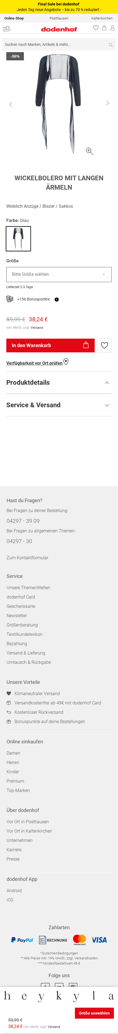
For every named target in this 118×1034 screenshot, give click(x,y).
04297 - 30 (19, 541)
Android (14, 890)
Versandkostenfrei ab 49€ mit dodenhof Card (58, 703)
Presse (13, 859)
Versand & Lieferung (26, 653)
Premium (15, 781)
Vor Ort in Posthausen (28, 821)
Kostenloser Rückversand (39, 712)
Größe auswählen (94, 1013)
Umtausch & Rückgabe (29, 662)
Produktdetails (28, 382)
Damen (13, 753)
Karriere (14, 849)
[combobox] (59, 44)
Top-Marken (18, 790)
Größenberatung (22, 625)
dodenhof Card (21, 597)
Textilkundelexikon (25, 634)
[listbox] (59, 274)
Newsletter (17, 615)
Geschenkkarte (21, 606)
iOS (10, 900)
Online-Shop (14, 18)
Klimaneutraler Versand (37, 693)
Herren (13, 762)
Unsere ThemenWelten (28, 587)
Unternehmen (20, 840)
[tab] (59, 382)
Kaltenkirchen (102, 18)
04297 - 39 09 (23, 521)
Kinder (13, 771)
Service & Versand (33, 405)
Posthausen (59, 18)
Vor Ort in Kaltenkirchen (29, 831)
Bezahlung (17, 643)
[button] (10, 104)
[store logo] (48, 29)
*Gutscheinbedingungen (59, 953)
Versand (37, 328)
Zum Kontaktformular (27, 557)
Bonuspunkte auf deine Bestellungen (50, 721)
